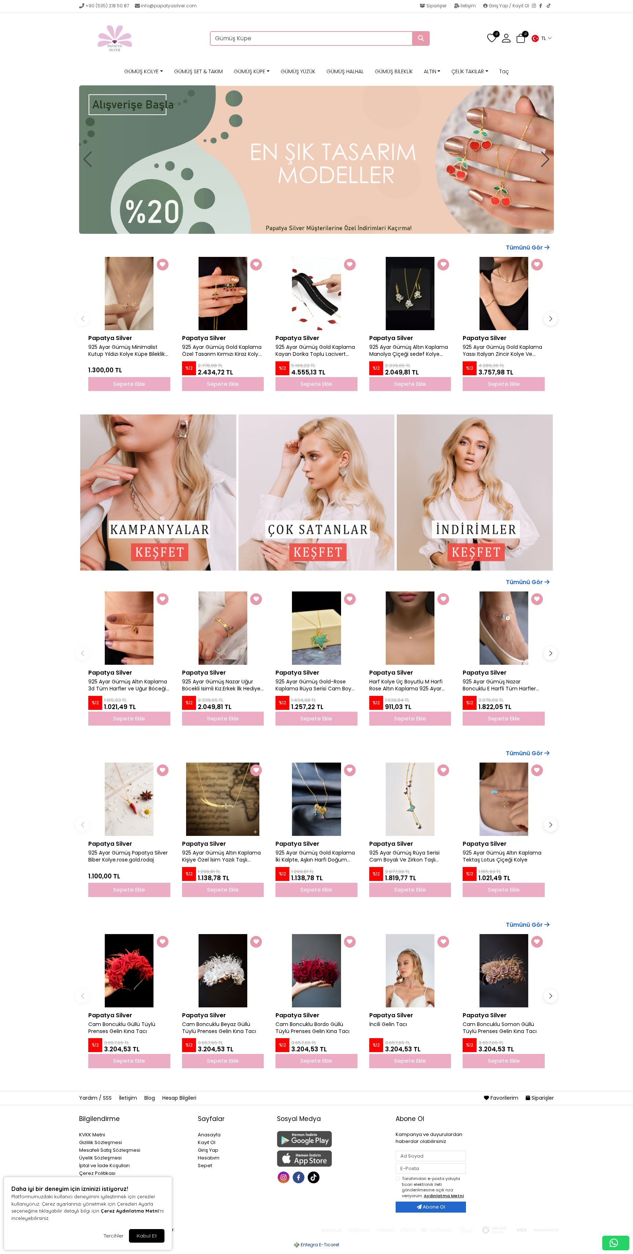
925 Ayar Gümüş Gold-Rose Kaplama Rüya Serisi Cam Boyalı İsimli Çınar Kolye (316, 685)
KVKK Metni (92, 1134)
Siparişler (436, 6)
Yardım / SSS (96, 1098)
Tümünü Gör (525, 247)
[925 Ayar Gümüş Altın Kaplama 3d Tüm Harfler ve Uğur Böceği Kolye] (129, 628)
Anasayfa (209, 1134)
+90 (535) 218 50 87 (107, 6)
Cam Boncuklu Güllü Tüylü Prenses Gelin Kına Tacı (121, 1028)
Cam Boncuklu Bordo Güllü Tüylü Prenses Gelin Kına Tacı (312, 1028)
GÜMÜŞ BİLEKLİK (394, 71)
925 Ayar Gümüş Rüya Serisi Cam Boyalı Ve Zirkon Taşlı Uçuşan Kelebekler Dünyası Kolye (404, 856)
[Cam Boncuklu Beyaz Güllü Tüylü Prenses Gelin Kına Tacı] (223, 970)
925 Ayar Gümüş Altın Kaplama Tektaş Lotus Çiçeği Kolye (502, 856)
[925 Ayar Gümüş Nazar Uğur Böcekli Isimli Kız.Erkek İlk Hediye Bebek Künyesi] (223, 628)
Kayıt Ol (206, 1142)
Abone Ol (433, 1206)
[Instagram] (535, 6)
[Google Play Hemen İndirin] (332, 1139)
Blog (150, 1098)
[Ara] (421, 38)
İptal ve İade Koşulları (104, 1165)
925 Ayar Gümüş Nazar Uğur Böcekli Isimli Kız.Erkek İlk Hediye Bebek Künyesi (221, 685)
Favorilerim (504, 1098)
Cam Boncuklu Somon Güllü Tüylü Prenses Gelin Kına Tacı (500, 1028)
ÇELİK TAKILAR (467, 71)
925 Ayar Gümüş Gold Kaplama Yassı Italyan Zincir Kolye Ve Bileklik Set (502, 351)
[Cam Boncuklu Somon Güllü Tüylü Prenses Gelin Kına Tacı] (504, 970)
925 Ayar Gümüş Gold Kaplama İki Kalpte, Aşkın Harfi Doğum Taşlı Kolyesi (315, 856)
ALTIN (430, 71)
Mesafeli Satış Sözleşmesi (109, 1150)
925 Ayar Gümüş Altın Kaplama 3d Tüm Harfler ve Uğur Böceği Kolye (127, 685)
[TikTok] (550, 6)
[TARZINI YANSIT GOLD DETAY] (316, 159)
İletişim (468, 6)
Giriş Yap (208, 1150)
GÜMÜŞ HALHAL (345, 71)
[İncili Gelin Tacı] (410, 970)
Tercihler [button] (113, 1235)
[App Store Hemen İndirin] (332, 1158)
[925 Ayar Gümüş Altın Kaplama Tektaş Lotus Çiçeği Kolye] (504, 799)
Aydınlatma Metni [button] (444, 1196)
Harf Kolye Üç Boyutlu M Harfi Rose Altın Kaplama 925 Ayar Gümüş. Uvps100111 (406, 685)
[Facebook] (543, 6)
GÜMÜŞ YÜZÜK (298, 71)
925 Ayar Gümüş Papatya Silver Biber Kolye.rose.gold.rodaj (128, 856)
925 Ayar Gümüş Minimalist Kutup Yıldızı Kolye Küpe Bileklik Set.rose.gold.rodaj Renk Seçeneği (126, 351)
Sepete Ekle (129, 718)
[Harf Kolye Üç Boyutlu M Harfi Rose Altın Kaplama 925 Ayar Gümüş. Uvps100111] (410, 628)
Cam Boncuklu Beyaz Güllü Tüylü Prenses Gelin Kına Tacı (219, 1028)
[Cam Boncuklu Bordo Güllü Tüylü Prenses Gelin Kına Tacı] (316, 970)
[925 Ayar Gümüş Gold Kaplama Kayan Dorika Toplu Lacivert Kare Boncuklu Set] (316, 293)
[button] (541, 38)
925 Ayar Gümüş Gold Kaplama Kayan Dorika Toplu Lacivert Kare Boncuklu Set (315, 351)
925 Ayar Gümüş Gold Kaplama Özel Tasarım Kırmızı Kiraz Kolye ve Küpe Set (222, 351)
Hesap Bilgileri (179, 1098)
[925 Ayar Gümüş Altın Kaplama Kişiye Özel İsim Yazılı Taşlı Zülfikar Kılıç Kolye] (223, 799)
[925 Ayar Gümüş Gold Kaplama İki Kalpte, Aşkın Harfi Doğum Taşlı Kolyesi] (316, 799)
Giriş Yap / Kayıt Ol (509, 6)
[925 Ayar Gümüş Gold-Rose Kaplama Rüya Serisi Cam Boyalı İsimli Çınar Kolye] (316, 628)
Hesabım (208, 1157)
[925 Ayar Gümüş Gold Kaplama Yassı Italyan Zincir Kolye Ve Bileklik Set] (504, 293)
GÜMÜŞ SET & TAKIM (198, 71)
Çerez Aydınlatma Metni (130, 1211)
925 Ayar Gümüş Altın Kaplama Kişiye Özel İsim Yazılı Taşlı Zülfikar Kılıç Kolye (221, 856)
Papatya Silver (110, 338)
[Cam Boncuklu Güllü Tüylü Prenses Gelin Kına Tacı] (129, 970)
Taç (504, 71)
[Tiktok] (314, 1176)
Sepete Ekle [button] (129, 384)
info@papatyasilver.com (169, 6)
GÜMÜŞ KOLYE (141, 71)
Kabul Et (147, 1235)
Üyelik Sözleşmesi (100, 1157)
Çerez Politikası (97, 1173)
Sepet (205, 1165)
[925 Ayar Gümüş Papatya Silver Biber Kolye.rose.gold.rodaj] (129, 799)
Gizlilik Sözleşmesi (100, 1142)
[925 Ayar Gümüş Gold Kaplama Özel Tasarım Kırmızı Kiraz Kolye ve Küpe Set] (223, 293)
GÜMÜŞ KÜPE (249, 71)
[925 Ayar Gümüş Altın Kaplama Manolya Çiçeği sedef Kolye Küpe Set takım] (410, 293)
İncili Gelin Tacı (388, 1024)
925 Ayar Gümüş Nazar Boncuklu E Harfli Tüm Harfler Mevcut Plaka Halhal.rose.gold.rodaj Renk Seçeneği (499, 685)
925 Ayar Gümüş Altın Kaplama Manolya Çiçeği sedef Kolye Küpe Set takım (408, 351)
